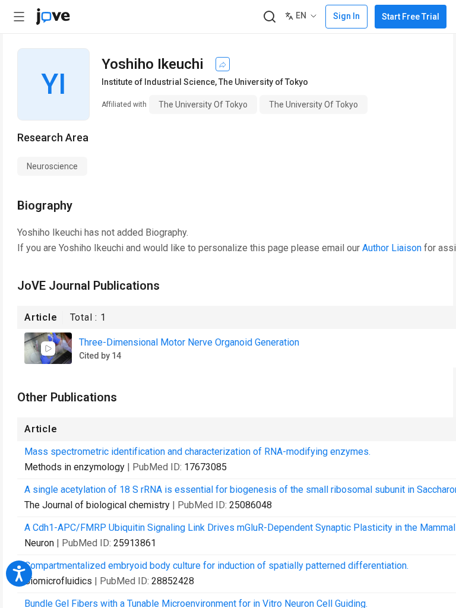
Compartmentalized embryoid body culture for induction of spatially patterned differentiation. (216, 565)
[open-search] (269, 17)
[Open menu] (19, 16)
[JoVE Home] (53, 16)
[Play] (48, 348)
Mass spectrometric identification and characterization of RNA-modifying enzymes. (197, 451)
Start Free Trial (410, 16)
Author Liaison (392, 248)
